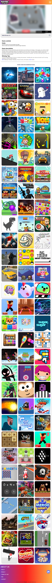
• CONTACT (3, 579)
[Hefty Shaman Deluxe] (42, 489)
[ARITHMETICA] (9, 489)
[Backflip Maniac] (26, 75)
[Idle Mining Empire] (42, 191)
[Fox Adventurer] (42, 124)
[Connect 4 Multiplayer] (9, 472)
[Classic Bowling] (26, 439)
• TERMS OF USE (4, 574)
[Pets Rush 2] (9, 323)
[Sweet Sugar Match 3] (42, 207)
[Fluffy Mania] (26, 257)
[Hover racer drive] (26, 307)
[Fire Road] (9, 406)
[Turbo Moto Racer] (26, 472)
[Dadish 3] (42, 273)
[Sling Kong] (26, 389)
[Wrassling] (42, 389)
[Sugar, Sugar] (42, 323)
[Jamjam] (42, 141)
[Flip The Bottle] (26, 422)
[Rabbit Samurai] (42, 522)
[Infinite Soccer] (9, 240)
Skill (3, 59)
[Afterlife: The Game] (42, 91)
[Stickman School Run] (42, 240)
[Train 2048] (9, 340)
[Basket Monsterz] (9, 91)
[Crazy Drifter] (26, 91)
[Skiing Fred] (42, 406)
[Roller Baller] (9, 124)
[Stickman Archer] (9, 373)
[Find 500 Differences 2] (9, 191)
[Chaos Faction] (26, 273)
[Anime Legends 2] (26, 207)
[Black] (42, 456)
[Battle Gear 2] (9, 522)
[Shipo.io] (26, 406)
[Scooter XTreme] (26, 522)
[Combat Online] (9, 257)
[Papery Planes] (9, 505)
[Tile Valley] (26, 323)
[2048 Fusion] (26, 124)
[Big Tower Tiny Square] (42, 257)
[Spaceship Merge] (9, 75)
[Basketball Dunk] (26, 373)
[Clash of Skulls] (42, 472)
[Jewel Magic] (42, 75)
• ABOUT (3, 569)
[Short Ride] (9, 422)
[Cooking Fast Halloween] (26, 489)
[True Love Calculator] (26, 555)
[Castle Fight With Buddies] (26, 456)
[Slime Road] (9, 207)
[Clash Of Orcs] (9, 538)
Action (30, 59)
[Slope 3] (42, 307)
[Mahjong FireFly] (42, 555)
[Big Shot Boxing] (9, 356)
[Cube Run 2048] (26, 340)
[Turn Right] (42, 538)
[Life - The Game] (42, 373)
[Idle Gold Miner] (26, 356)
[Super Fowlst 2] (26, 290)
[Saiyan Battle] (42, 422)
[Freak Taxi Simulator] (9, 273)
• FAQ (2, 576)
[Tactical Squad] (26, 191)
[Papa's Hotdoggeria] (42, 174)
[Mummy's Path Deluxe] (26, 240)
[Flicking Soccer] (26, 505)
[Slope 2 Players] (9, 141)
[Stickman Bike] (9, 157)
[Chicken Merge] (26, 174)
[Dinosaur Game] (9, 224)
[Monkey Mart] (26, 141)
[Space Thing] (42, 356)
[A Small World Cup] (26, 538)
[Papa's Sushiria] (42, 224)
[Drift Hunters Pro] (9, 456)
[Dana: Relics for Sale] (26, 157)
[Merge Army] (42, 505)
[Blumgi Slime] (42, 290)
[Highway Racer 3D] (42, 157)
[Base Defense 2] (26, 224)
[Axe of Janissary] (26, 108)
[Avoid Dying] (9, 555)
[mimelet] (9, 290)
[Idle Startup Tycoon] (9, 174)
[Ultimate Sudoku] (42, 340)
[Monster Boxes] (42, 108)
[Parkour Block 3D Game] (9, 307)
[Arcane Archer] (9, 389)
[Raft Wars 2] (9, 108)
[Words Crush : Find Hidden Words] (9, 439)
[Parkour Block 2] (42, 439)
